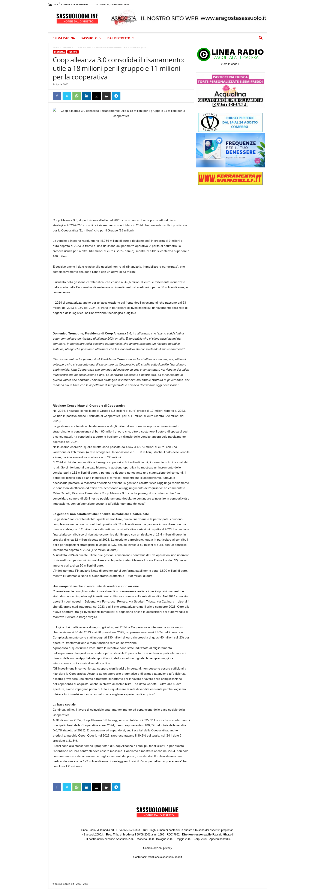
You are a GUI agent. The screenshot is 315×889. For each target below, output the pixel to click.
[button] (260, 38)
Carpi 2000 (200, 839)
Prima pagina (63, 38)
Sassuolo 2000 (125, 839)
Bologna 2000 (164, 839)
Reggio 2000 (183, 839)
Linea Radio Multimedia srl (97, 830)
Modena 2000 (145, 839)
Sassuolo (89, 38)
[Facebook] (57, 96)
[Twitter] (67, 96)
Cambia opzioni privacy (157, 848)
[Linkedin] (86, 96)
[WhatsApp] (76, 96)
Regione (73, 52)
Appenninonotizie (220, 839)
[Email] (96, 96)
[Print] (106, 96)
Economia (68, 47)
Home (56, 47)
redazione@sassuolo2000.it (165, 857)
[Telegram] (116, 96)
